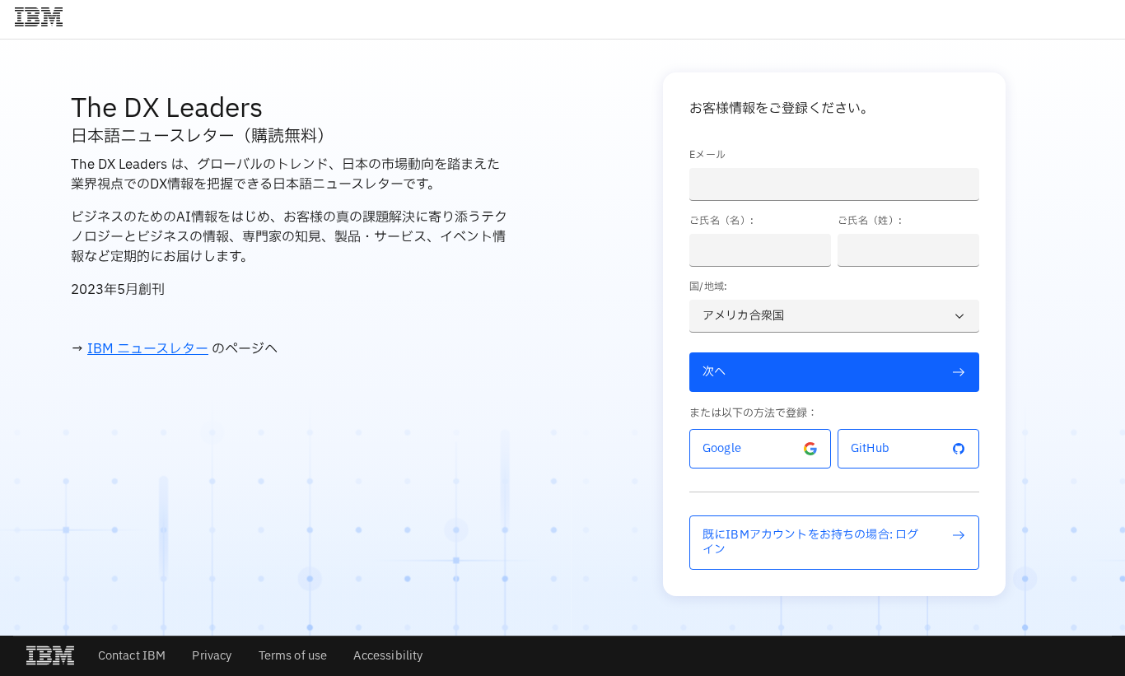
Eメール (707, 154)
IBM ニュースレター (147, 349)
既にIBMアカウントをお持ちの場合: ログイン (810, 542)
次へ (714, 371)
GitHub (870, 448)
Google (722, 448)
